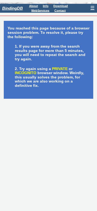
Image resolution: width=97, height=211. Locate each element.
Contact (60, 10)
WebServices (40, 10)
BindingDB (12, 8)
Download (60, 6)
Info (45, 6)
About (33, 6)
